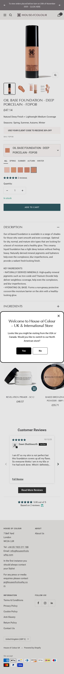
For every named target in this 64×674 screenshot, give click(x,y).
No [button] (40, 350)
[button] (59, 316)
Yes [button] (24, 350)
